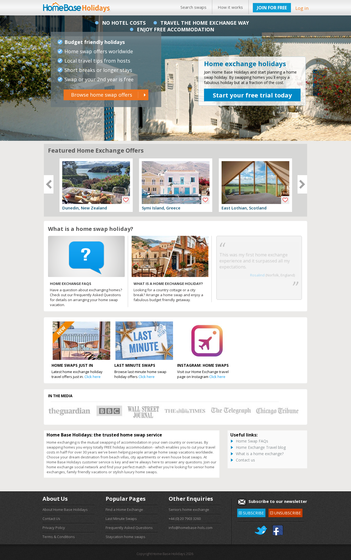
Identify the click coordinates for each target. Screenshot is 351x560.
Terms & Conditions (59, 536)
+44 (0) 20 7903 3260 (185, 518)
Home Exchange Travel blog (261, 447)
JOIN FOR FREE (272, 8)
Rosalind (257, 275)
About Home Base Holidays (65, 509)
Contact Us (51, 518)
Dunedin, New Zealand (84, 208)
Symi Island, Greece (161, 208)
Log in (301, 8)
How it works (230, 7)
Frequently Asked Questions (129, 527)
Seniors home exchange (189, 509)
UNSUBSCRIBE (285, 512)
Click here (92, 376)
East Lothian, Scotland (244, 208)
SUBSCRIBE (251, 512)
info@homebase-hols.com (191, 527)
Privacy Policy (54, 527)
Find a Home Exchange (124, 509)
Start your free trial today (252, 95)
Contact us (245, 460)
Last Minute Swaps (121, 518)
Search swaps (193, 7)
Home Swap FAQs (252, 441)
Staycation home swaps (125, 536)
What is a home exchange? (260, 453)
